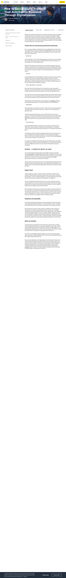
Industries (28, 2)
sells (56, 134)
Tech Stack (16, 2)
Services (22, 2)
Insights (34, 2)
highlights (53, 100)
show (38, 81)
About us (40, 2)
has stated (48, 49)
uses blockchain (58, 136)
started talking (31, 154)
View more (25, 576)
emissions (45, 59)
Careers (46, 2)
